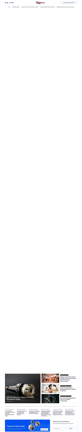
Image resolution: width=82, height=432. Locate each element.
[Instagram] (7, 2)
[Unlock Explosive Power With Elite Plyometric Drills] (23, 388)
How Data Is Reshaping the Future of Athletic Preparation (67, 399)
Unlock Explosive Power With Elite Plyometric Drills (20, 398)
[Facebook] (5, 2)
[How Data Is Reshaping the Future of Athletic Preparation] (50, 398)
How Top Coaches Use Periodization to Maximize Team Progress (22, 412)
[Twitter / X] (9, 2)
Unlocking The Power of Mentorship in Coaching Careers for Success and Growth (70, 412)
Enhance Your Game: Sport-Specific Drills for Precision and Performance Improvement (68, 379)
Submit (70, 428)
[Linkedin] (10, 2)
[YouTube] (12, 2)
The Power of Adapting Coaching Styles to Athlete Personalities (34, 412)
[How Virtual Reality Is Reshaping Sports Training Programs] (50, 388)
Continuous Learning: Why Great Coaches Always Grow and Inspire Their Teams (58, 412)
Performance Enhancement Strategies (12, 395)
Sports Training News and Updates (65, 385)
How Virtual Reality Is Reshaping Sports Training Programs (68, 389)
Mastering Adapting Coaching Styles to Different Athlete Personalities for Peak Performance (46, 413)
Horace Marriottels (9, 401)
